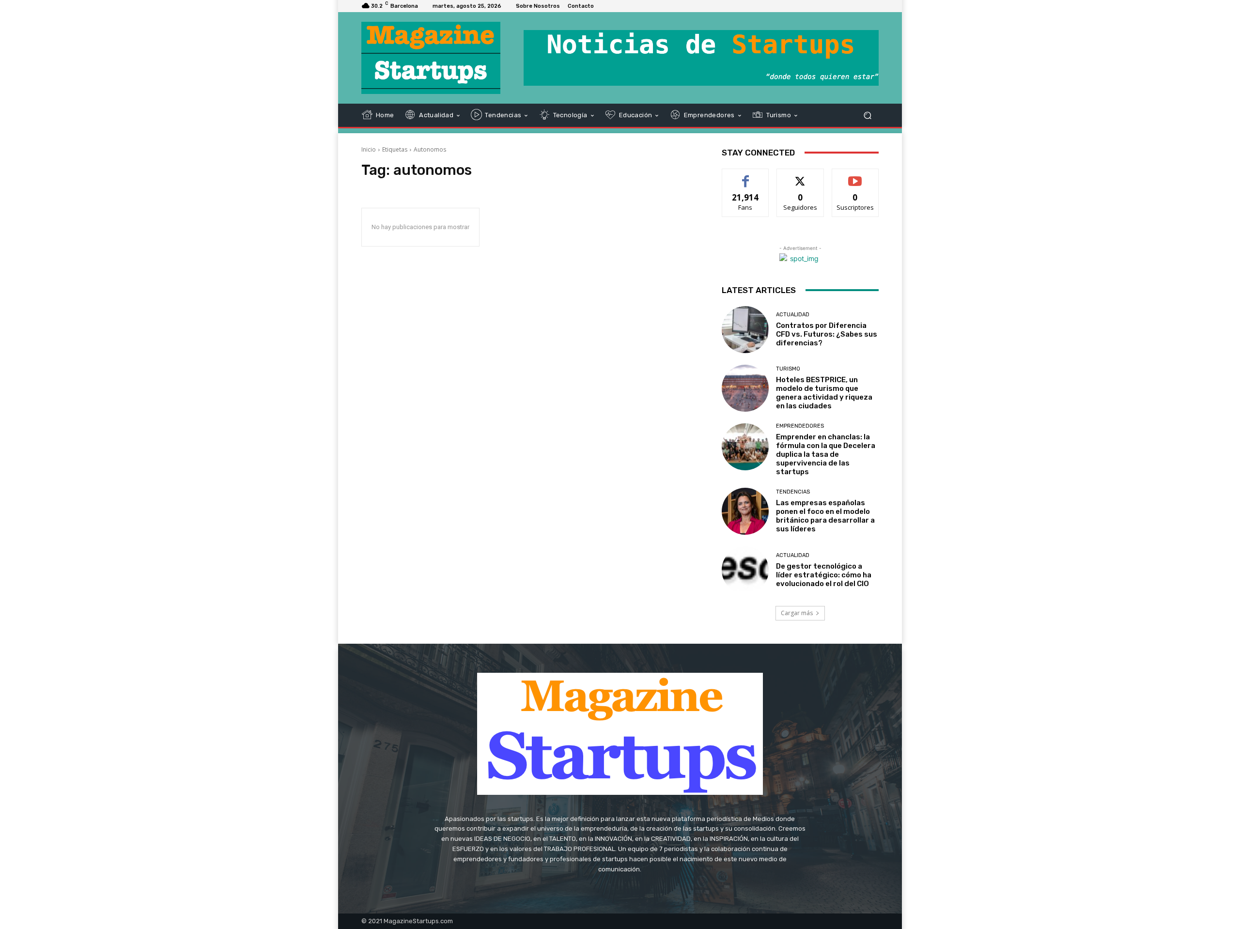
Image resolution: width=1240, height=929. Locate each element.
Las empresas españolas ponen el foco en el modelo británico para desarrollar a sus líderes (825, 515)
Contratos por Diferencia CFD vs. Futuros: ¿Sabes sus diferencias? (826, 334)
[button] (867, 115)
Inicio (368, 149)
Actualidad (792, 314)
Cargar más (797, 613)
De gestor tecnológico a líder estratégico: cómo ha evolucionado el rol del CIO (823, 575)
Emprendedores (800, 426)
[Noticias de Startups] (430, 58)
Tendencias (793, 492)
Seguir (800, 176)
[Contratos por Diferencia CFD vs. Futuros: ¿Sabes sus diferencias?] (745, 329)
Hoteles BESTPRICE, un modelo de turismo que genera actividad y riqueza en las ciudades (824, 392)
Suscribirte (855, 176)
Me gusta (745, 176)
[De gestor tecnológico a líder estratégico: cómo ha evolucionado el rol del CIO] (745, 569)
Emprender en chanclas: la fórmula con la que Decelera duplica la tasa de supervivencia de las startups (825, 454)
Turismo (788, 369)
